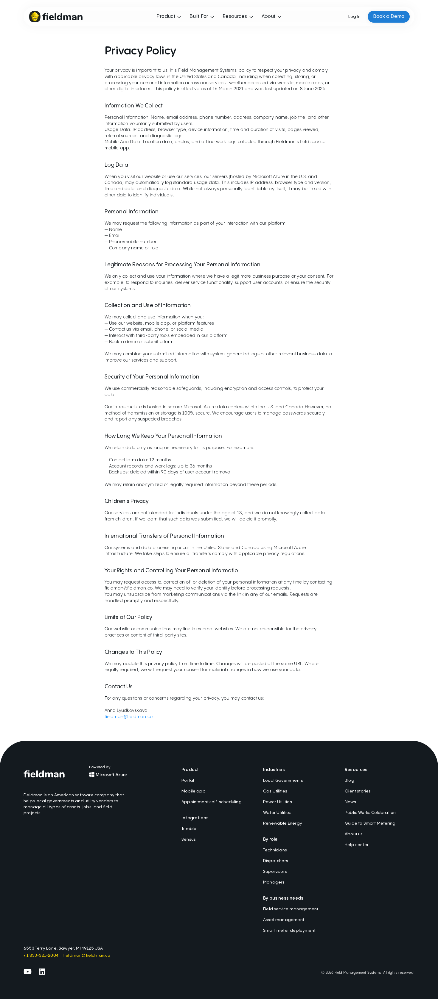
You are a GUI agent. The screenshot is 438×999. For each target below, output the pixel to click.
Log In (354, 17)
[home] (55, 16)
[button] (168, 17)
